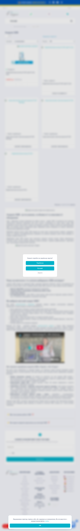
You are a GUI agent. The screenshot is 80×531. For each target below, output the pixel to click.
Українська (40, 263)
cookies (47, 521)
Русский (40, 268)
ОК (40, 525)
